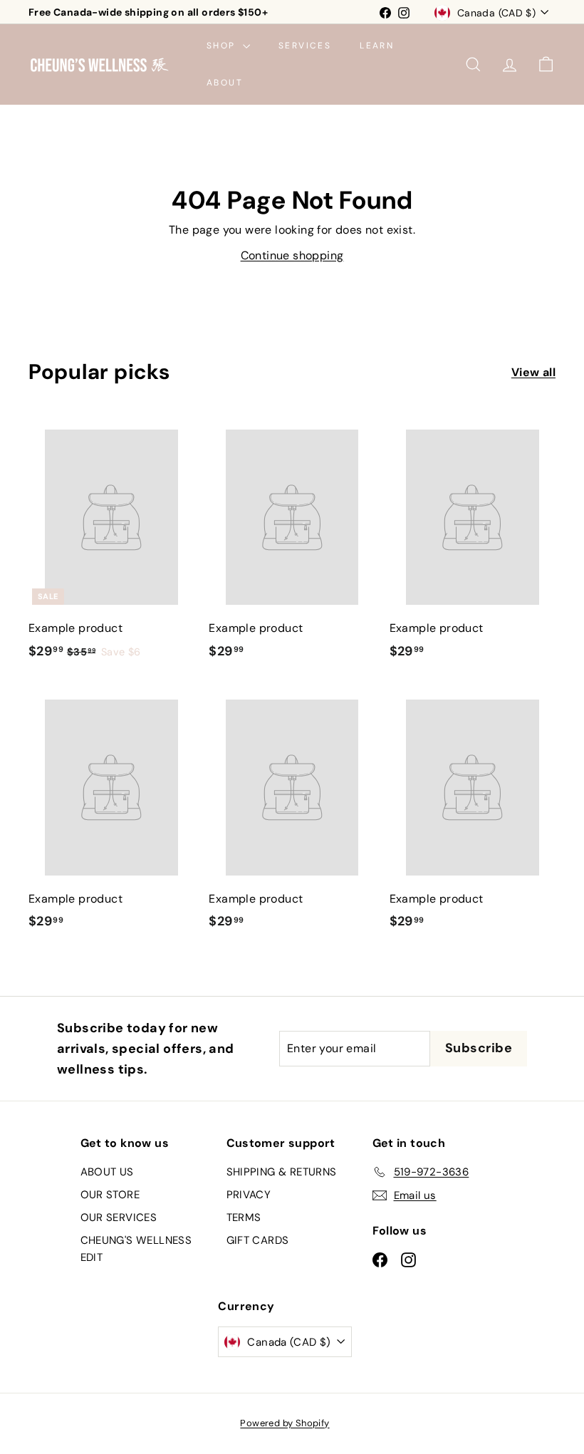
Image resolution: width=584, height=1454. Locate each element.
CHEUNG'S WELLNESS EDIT (136, 1249)
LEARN (377, 45)
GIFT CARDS (257, 1240)
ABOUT (225, 82)
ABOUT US (107, 1172)
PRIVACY (248, 1195)
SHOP (223, 45)
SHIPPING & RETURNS (281, 1172)
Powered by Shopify (284, 1423)
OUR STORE (110, 1195)
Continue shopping (292, 255)
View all (533, 372)
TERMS (243, 1217)
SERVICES (304, 45)
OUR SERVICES (118, 1217)
